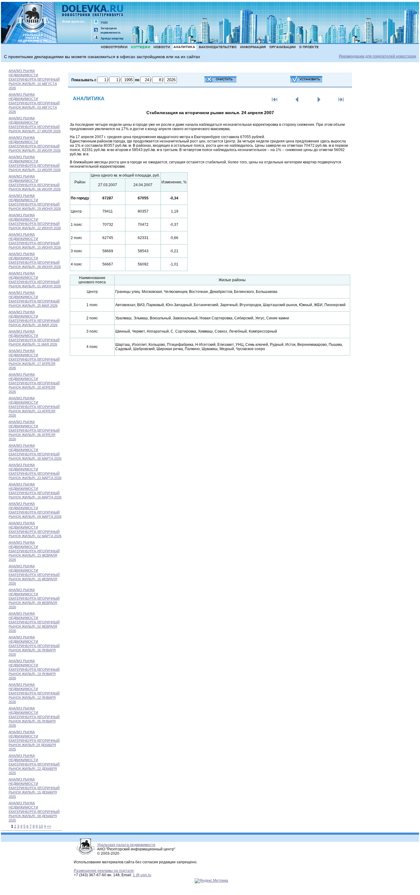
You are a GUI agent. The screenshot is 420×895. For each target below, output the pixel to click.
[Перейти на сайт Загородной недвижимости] (96, 30)
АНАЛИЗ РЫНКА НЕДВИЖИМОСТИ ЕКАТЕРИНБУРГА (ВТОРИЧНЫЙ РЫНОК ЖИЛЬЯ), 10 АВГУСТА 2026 (34, 79)
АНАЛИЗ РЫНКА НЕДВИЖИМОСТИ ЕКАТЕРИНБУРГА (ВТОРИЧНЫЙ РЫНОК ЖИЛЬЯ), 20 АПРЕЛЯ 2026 (34, 383)
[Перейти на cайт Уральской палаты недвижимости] (96, 22)
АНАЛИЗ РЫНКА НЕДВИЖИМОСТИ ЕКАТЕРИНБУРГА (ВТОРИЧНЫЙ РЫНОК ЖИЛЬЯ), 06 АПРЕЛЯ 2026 (34, 430)
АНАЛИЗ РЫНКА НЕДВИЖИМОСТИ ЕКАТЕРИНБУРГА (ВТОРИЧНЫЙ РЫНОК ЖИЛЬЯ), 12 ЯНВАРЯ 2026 (34, 693)
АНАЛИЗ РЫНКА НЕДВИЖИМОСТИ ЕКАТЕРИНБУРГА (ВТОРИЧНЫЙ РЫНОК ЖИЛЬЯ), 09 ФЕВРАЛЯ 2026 (34, 598)
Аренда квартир (112, 38)
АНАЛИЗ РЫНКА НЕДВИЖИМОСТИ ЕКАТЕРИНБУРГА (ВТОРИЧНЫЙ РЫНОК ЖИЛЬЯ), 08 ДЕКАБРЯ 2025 (34, 811)
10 (41, 826)
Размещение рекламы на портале (104, 871)
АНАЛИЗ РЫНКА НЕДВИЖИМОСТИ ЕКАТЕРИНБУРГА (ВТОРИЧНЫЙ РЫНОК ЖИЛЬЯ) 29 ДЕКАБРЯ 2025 (34, 740)
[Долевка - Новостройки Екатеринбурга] (92, 11)
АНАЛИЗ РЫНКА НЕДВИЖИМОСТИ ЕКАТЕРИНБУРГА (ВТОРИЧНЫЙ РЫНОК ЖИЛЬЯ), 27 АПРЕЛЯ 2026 (34, 359)
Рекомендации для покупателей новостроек (377, 56)
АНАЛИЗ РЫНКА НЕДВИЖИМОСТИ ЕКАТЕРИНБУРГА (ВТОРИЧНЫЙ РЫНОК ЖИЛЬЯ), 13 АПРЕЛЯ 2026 (34, 406)
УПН (104, 22)
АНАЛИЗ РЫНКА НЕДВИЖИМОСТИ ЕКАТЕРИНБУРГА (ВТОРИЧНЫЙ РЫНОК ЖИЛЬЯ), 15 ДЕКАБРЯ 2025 (34, 787)
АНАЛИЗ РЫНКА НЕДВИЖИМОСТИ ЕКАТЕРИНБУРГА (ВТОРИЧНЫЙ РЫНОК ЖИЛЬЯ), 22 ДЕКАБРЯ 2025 (34, 764)
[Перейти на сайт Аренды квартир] (96, 38)
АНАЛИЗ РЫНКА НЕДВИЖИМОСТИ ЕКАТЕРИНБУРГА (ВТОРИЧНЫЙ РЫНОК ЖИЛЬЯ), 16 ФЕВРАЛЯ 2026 (34, 574)
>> (49, 826)
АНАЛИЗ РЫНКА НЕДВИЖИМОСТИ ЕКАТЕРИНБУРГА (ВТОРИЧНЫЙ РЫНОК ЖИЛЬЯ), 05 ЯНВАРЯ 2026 (34, 716)
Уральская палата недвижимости (126, 845)
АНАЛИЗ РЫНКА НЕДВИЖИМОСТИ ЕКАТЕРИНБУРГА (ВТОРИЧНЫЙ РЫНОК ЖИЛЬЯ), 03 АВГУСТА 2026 (34, 103)
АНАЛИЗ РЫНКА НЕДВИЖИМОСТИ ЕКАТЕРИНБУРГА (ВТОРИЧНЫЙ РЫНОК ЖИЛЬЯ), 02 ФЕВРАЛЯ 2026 (34, 622)
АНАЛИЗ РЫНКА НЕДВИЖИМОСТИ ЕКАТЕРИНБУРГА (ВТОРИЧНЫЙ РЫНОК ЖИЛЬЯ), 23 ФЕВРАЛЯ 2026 (34, 551)
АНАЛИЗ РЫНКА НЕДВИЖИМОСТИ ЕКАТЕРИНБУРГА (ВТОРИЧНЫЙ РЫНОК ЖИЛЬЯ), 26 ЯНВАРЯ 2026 (34, 645)
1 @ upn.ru (142, 875)
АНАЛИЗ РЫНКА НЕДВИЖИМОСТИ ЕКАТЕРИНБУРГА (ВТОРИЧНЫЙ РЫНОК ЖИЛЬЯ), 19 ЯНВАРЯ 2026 (34, 669)
